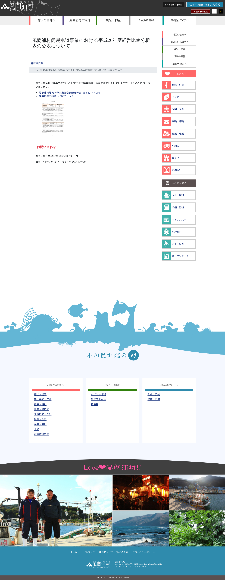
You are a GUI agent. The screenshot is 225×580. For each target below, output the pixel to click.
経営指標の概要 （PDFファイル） (58, 96)
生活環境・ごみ (42, 414)
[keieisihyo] (53, 136)
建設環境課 (36, 63)
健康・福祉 (40, 404)
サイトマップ (88, 552)
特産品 (94, 404)
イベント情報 (98, 394)
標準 (207, 4)
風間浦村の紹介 (79, 20)
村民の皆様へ (46, 20)
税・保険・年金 (42, 399)
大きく (216, 4)
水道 (36, 429)
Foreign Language (173, 4)
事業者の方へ (180, 20)
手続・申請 (154, 399)
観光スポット (98, 399)
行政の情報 (146, 20)
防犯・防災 (40, 419)
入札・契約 (154, 394)
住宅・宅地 (40, 424)
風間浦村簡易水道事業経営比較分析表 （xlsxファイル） (70, 92)
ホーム (73, 552)
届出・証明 (40, 394)
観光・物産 (113, 20)
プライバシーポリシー (144, 552)
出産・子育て (41, 409)
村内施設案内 (41, 434)
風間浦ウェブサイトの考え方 (113, 552)
